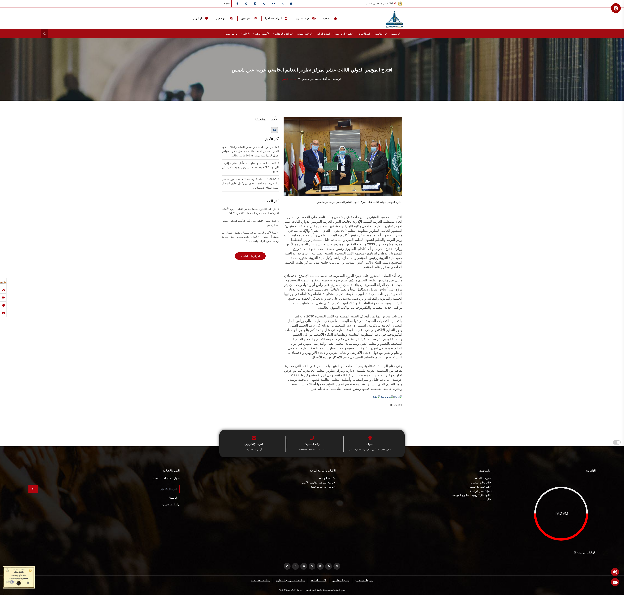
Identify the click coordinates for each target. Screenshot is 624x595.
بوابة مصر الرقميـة (480, 491)
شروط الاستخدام (364, 580)
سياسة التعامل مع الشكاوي (290, 580)
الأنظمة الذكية (262, 33)
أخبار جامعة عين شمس (314, 79)
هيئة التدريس (302, 18)
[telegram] (246, 3)
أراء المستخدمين (171, 504)
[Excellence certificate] (19, 577)
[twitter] (282, 3)
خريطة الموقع (482, 478)
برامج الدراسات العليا (322, 486)
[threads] (237, 3)
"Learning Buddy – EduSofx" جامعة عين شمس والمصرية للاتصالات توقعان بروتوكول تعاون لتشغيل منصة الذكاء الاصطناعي (250, 183)
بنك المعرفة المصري (479, 486)
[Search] (44, 33)
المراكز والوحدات (283, 33)
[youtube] (273, 3)
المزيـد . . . (484, 499)
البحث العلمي (323, 33)
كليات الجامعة (326, 478)
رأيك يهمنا (174, 497)
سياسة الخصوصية (260, 580)
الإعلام (246, 33)
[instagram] (264, 3)
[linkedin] (255, 3)
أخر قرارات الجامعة (250, 256)
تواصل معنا (231, 33)
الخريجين (246, 18)
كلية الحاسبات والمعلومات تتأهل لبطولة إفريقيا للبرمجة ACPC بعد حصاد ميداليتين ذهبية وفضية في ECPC (250, 167)
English (227, 3)
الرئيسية (336, 79)
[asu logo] (394, 18)
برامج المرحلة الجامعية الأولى (318, 482)
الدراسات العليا (274, 18)
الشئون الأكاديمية (343, 33)
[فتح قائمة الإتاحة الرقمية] (616, 8)
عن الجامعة (380, 33)
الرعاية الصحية (304, 33)
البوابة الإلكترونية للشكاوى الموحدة (471, 495)
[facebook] (291, 3)
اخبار (274, 129)
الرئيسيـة (395, 33)
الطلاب (327, 18)
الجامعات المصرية (480, 482)
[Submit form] (33, 489)
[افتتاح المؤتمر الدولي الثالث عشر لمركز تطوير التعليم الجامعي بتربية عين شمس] (343, 156)
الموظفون (221, 18)
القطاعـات (364, 33)
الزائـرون (197, 18)
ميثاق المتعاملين (340, 580)
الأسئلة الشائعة (318, 580)
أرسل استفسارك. (254, 449)
